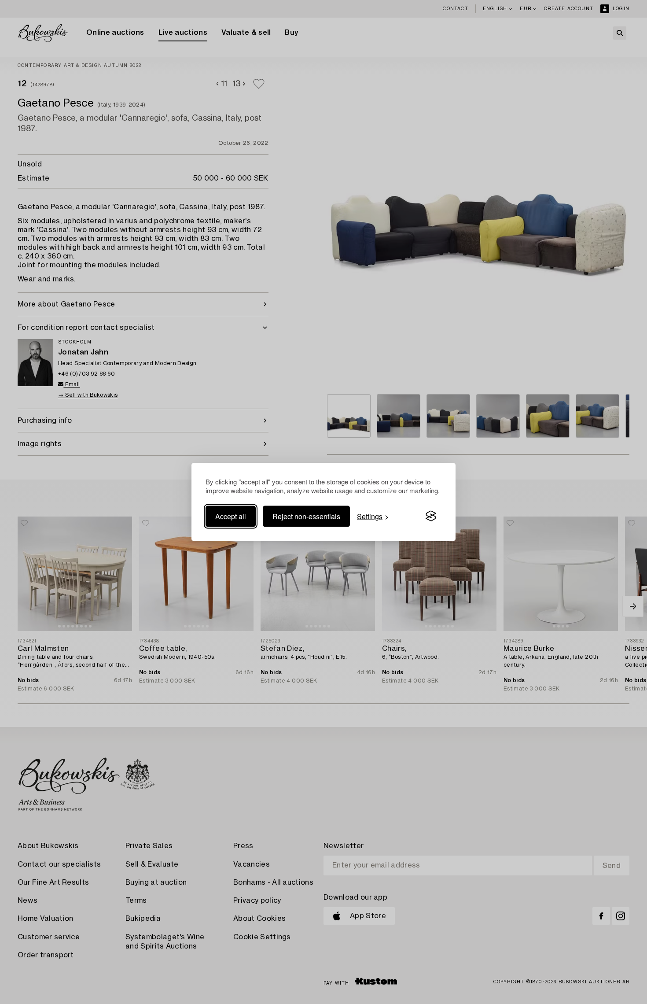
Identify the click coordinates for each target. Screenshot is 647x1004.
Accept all (230, 516)
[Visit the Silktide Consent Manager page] (430, 516)
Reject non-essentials (306, 516)
